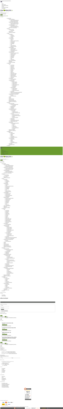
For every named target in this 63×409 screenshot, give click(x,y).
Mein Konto (4, 4)
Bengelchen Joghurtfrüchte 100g (7, 322)
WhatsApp (5, 365)
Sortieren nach (2, 317)
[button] (6, 325)
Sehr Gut (33, 408)
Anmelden (3, 8)
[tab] (27, 357)
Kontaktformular (4, 383)
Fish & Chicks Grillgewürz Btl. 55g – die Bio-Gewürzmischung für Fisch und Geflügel (9, 338)
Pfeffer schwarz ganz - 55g (6, 332)
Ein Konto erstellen (5, 7)
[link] (1, 315)
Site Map (3, 380)
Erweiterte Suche (3, 13)
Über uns (3, 376)
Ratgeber (2, 18)
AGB (2, 377)
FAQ (2, 3)
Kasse (3, 6)
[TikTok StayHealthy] (2, 373)
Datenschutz (4, 379)
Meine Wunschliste (5, 5)
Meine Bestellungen (5, 386)
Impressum (4, 378)
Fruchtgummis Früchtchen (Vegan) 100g (9, 327)
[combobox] (4, 12)
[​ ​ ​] (0, 158)
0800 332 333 (7, 364)
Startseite (3, 294)
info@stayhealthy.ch (5, 363)
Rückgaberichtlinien (5, 385)
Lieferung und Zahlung (5, 384)
